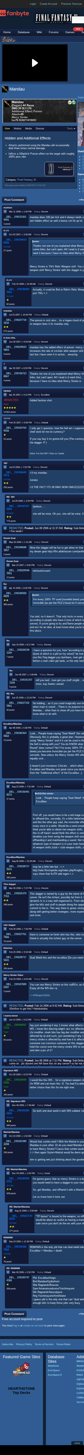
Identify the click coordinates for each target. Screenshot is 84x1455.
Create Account (48, 3)
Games (71, 31)
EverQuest (54, 1370)
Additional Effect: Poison (27, 111)
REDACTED (16, 528)
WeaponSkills (42, 995)
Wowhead (53, 1365)
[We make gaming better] (12, 4)
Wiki (39, 32)
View (7, 128)
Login (33, 3)
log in (16, 1325)
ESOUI (80, 1370)
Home (7, 32)
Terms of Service (44, 1344)
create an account (33, 1325)
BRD (33, 120)
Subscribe (7, 1344)
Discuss (40, 128)
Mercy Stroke (20, 117)
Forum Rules (63, 1344)
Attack (15, 114)
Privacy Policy (24, 1344)
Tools (70, 128)
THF (27, 120)
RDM (21, 120)
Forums (53, 32)
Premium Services (71, 3)
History (17, 128)
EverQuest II (55, 1375)
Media (28, 128)
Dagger (17, 105)
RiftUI (80, 1375)
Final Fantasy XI (65, 167)
